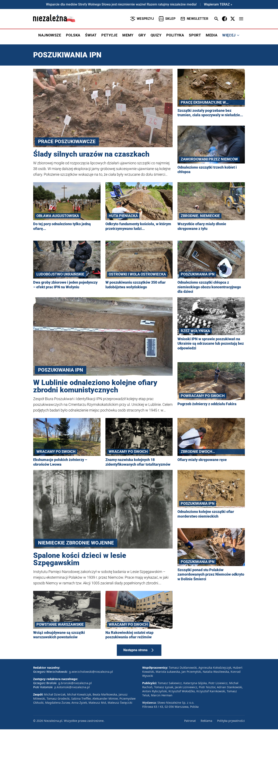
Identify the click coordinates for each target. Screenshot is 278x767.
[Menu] (241, 19)
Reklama (206, 721)
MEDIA (211, 35)
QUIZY (156, 35)
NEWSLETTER (197, 19)
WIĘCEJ (228, 35)
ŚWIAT (90, 35)
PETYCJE (109, 35)
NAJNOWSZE (49, 35)
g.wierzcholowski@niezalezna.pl (91, 672)
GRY (142, 35)
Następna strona (135, 650)
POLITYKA (175, 35)
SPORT (195, 35)
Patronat (190, 721)
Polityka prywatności (231, 721)
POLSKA (73, 35)
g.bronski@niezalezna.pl (75, 683)
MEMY (128, 35)
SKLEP (170, 19)
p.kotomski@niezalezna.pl (72, 687)
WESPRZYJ (145, 19)
